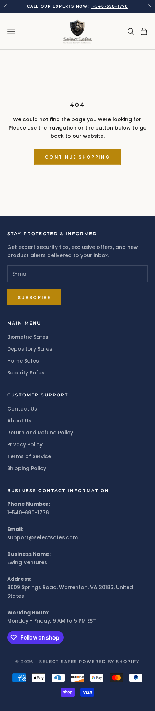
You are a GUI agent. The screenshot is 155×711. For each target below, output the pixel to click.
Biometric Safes (27, 337)
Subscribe (34, 297)
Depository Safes (29, 348)
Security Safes (25, 372)
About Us (19, 420)
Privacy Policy (25, 444)
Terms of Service (29, 456)
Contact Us (22, 408)
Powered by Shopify (109, 661)
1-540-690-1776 (109, 6)
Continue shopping (77, 157)
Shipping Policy (26, 468)
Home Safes (23, 360)
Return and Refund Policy (40, 432)
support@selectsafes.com (42, 537)
